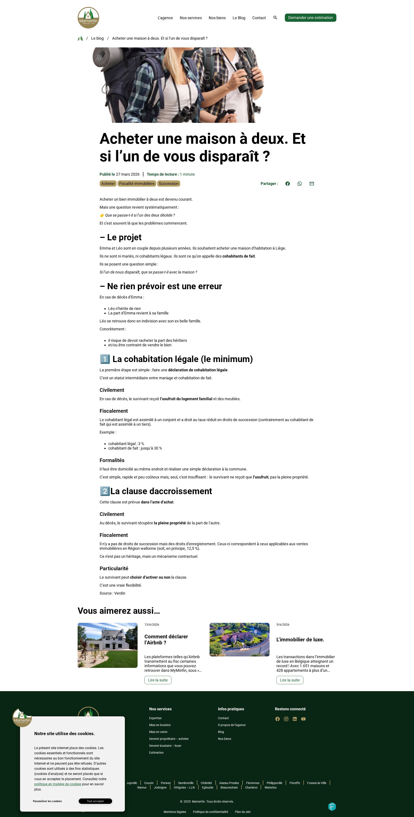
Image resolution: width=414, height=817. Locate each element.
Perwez (166, 783)
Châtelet (206, 783)
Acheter (108, 183)
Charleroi (251, 787)
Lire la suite (158, 680)
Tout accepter (95, 801)
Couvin (149, 783)
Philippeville (274, 783)
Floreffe (295, 783)
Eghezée (207, 787)
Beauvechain (229, 787)
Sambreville (185, 783)
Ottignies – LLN (184, 787)
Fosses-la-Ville (316, 783)
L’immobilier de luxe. (300, 640)
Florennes (252, 783)
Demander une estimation (310, 17)
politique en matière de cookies (57, 784)
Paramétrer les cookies (47, 801)
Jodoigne (160, 787)
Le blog (97, 38)
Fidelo (332, 806)
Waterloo (271, 787)
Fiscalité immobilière (137, 183)
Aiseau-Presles (229, 783)
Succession (169, 183)
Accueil (80, 38)
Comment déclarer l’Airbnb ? (166, 640)
